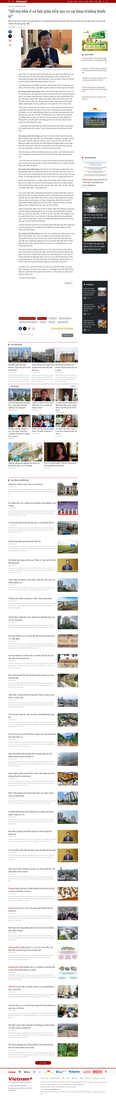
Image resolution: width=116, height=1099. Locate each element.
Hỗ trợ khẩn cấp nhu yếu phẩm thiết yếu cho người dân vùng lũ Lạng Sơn (94, 246)
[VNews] (106, 1072)
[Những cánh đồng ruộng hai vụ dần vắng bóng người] (68, 604)
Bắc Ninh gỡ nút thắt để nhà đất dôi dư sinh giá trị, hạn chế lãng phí (31, 676)
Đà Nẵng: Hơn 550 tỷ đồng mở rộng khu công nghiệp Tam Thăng (32, 504)
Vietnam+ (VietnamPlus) (21, 1)
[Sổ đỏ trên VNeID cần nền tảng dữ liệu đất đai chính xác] (68, 913)
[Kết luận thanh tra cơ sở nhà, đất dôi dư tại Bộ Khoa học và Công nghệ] (68, 641)
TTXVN (81, 1078)
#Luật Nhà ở (52, 318)
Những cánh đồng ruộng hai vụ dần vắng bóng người (30, 598)
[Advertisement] (46, 299)
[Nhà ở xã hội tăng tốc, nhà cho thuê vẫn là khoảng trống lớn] (68, 720)
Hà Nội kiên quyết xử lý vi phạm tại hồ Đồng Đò (94, 98)
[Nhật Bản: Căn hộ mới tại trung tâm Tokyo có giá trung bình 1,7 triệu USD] (68, 700)
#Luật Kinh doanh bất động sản (28, 322)
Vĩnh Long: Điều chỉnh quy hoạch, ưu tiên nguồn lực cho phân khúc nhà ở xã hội (31, 870)
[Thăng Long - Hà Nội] (100, 1)
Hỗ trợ (68, 1078)
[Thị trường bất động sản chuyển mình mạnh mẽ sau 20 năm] (66, 354)
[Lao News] (34, 1072)
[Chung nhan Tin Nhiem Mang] (98, 1082)
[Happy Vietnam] (49, 1072)
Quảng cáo (96, 1078)
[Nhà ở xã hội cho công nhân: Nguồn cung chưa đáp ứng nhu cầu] (43, 354)
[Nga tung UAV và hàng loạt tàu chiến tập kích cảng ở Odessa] (102, 308)
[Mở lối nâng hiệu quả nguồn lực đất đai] (68, 546)
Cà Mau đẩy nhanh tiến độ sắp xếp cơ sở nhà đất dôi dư (31, 522)
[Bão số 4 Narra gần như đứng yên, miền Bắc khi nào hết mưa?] (94, 205)
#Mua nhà (52, 322)
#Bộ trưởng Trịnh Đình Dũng (27, 318)
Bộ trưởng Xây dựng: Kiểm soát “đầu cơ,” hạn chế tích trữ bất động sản (32, 561)
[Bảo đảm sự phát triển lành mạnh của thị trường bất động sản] (68, 836)
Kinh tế (11, 6)
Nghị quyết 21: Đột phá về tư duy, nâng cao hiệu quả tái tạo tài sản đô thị (94, 79)
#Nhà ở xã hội (42, 318)
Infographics (90, 158)
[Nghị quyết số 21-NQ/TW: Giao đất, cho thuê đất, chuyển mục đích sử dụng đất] (68, 952)
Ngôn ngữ (74, 1078)
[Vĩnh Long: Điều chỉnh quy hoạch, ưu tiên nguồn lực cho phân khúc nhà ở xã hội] (68, 874)
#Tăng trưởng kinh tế (65, 318)
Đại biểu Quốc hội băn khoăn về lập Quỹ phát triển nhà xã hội (19, 367)
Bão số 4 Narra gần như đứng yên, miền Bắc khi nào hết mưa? (94, 217)
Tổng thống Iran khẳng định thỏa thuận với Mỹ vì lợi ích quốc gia (89, 324)
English (75, 1)
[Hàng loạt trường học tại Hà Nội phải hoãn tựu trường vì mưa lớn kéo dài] (102, 292)
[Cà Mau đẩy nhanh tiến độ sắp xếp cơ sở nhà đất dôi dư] (68, 528)
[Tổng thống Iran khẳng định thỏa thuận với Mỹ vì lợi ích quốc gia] (102, 324)
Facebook (10, 32)
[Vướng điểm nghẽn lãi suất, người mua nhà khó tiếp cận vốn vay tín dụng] (68, 622)
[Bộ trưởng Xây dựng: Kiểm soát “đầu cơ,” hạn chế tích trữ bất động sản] (68, 565)
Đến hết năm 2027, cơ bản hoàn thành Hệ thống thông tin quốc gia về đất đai (32, 1006)
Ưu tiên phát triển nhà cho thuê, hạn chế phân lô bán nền (32, 850)
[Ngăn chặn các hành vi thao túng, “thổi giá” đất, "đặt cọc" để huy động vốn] (68, 585)
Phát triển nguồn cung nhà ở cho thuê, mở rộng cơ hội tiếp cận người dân (30, 794)
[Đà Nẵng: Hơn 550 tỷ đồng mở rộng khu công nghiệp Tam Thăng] (68, 508)
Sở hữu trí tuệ (44, 1078)
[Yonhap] (61, 1072)
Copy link (10, 45)
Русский (95, 1)
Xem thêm (43, 1063)
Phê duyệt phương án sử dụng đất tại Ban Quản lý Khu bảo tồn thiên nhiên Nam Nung (30, 1046)
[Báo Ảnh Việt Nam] (97, 1072)
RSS (63, 1078)
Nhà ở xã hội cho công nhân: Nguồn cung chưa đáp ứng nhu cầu (43, 367)
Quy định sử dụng (55, 1078)
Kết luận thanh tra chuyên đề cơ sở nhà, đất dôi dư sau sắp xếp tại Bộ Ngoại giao (30, 656)
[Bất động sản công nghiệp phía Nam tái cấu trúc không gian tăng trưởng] (68, 933)
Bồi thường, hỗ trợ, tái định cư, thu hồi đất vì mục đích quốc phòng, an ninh (31, 968)
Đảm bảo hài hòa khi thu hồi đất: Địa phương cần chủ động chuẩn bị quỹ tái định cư (30, 755)
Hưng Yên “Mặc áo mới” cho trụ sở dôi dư (25, 484)
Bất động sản (20, 6)
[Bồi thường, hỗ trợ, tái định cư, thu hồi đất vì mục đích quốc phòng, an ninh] (68, 972)
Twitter (10, 36)
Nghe (88, 298)
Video (88, 194)
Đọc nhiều (89, 55)
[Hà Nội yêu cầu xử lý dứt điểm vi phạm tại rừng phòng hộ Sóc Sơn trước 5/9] (68, 739)
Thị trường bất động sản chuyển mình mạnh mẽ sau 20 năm (66, 367)
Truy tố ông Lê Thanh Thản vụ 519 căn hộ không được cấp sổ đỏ (31, 988)
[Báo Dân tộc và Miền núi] (10, 1072)
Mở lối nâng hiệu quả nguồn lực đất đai (24, 541)
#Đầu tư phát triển (63, 322)
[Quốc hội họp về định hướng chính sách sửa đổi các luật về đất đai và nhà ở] (68, 894)
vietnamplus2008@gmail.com (52, 1089)
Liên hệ (103, 1078)
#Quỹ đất (43, 322)
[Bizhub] (27, 1072)
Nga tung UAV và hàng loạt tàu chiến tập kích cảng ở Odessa (89, 308)
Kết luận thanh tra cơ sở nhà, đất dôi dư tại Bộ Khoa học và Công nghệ (31, 637)
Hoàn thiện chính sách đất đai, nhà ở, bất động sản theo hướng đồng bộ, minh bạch (31, 774)
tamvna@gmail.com (79, 1084)
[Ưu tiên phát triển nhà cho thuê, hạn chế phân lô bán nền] (68, 855)
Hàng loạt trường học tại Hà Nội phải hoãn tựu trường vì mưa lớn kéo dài (89, 292)
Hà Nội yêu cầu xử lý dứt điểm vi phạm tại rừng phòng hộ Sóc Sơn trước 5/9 (32, 735)
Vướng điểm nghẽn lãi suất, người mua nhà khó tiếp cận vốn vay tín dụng (31, 618)
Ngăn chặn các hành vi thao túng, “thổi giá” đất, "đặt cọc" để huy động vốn (32, 581)
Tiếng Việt (69, 1)
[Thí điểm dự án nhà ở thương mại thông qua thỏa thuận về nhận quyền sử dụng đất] (68, 1030)
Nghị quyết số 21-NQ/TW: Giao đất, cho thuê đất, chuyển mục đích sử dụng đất (30, 948)
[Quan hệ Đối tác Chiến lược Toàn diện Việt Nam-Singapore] (95, 168)
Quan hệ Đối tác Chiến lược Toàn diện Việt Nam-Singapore (94, 182)
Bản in (10, 40)
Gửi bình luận (68, 335)
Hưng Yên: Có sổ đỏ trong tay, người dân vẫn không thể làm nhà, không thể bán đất (94, 70)
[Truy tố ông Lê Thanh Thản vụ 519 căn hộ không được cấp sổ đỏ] (68, 992)
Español (86, 1)
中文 (91, 1)
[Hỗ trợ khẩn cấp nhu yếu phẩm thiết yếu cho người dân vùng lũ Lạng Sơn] (94, 233)
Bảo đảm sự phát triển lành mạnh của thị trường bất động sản (30, 832)
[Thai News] (39, 1072)
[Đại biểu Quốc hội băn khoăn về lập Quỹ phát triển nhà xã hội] (19, 354)
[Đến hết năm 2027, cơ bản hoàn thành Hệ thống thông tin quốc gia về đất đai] (68, 1010)
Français (81, 1)
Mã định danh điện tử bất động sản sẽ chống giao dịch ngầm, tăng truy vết (30, 813)
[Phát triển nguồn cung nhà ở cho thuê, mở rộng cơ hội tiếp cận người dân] (68, 798)
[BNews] (20, 1072)
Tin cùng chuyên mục (20, 480)
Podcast (89, 285)
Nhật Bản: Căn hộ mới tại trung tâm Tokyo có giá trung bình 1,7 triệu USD (31, 696)
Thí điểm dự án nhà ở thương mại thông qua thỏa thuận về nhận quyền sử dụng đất (31, 1026)
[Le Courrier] (86, 1072)
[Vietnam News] (74, 1072)
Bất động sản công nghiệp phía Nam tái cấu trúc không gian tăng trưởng (31, 929)
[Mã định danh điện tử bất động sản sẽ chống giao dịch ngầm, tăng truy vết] (68, 817)
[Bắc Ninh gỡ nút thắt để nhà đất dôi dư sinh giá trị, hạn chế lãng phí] (68, 680)
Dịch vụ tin (88, 1078)
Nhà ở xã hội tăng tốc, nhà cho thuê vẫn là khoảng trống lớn (31, 715)
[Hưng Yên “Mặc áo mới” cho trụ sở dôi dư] (68, 489)
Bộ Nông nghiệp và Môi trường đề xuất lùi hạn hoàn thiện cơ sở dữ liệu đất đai (94, 59)
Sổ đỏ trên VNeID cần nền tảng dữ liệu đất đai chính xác (30, 909)
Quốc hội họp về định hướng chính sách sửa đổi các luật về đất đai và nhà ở (31, 889)
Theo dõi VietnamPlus (58, 328)
